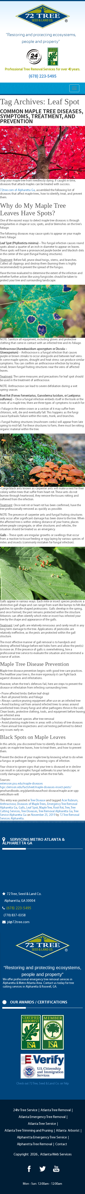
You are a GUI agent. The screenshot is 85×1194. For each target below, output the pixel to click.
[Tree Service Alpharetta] (28, 1168)
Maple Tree (45, 807)
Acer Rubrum (70, 800)
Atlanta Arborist (68, 1131)
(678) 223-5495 (42, 76)
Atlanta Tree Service (42, 1124)
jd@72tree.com (18, 922)
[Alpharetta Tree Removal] (42, 1168)
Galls (22, 807)
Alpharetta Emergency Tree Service (42, 1137)
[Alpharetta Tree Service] (56, 1168)
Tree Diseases (29, 811)
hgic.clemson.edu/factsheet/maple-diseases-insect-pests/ (35, 787)
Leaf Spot (32, 807)
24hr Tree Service (25, 1110)
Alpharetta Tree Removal (34, 1144)
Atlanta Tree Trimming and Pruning (29, 1131)
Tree (67, 807)
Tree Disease (37, 800)
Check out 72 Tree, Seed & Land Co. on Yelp (42, 1083)
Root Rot (58, 807)
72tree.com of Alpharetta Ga (17, 190)
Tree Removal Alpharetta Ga (56, 811)
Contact (61, 1144)
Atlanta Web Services (56, 1154)
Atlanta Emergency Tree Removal (42, 1117)
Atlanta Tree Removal (56, 1110)
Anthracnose (8, 804)
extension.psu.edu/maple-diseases (21, 783)
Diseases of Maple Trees (31, 804)
